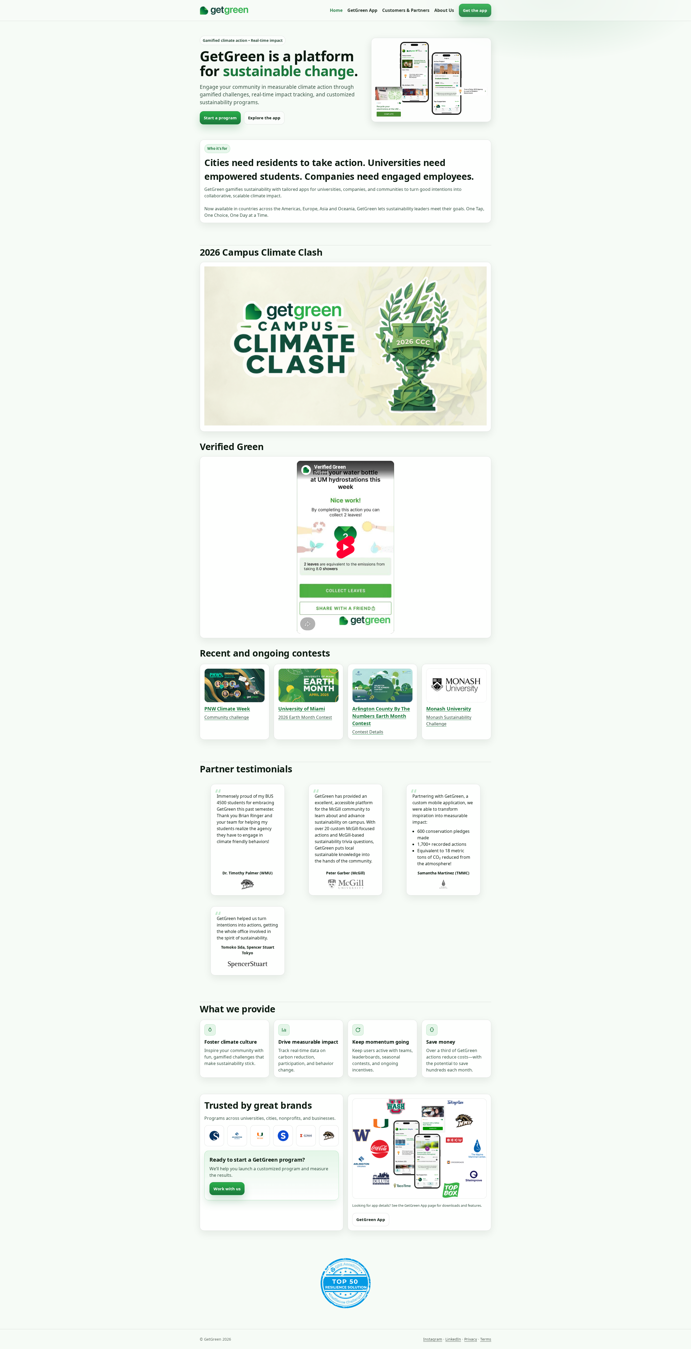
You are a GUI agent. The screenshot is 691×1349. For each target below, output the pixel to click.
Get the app (475, 10)
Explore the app (264, 117)
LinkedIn (453, 1339)
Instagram (432, 1339)
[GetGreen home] (224, 10)
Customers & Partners (405, 10)
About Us (444, 10)
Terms (485, 1339)
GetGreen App (362, 10)
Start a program (220, 117)
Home (336, 10)
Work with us (227, 1188)
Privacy (470, 1339)
